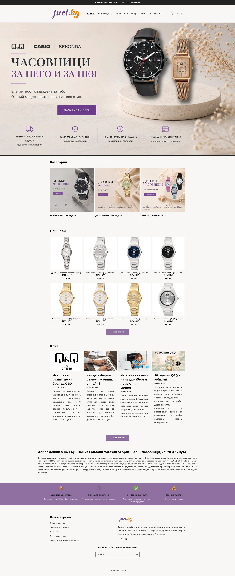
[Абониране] (136, 554)
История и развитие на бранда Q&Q (62, 379)
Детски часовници (152, 215)
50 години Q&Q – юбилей (167, 377)
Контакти (54, 532)
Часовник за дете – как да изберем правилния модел (134, 381)
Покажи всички (117, 332)
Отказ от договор (58, 536)
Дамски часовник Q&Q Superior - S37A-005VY (66, 320)
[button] (104, 13)
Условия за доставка (59, 527)
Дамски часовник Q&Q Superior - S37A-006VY (134, 320)
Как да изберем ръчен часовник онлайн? (100, 379)
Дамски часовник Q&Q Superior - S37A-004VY (100, 320)
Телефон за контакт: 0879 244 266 (64, 540)
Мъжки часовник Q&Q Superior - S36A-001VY (168, 320)
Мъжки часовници (61, 215)
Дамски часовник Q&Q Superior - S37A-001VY (100, 274)
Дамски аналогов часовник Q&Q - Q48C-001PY (66, 274)
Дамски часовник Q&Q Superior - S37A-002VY (134, 274)
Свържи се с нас (57, 523)
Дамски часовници (107, 215)
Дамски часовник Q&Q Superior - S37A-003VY (168, 274)
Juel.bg (123, 570)
